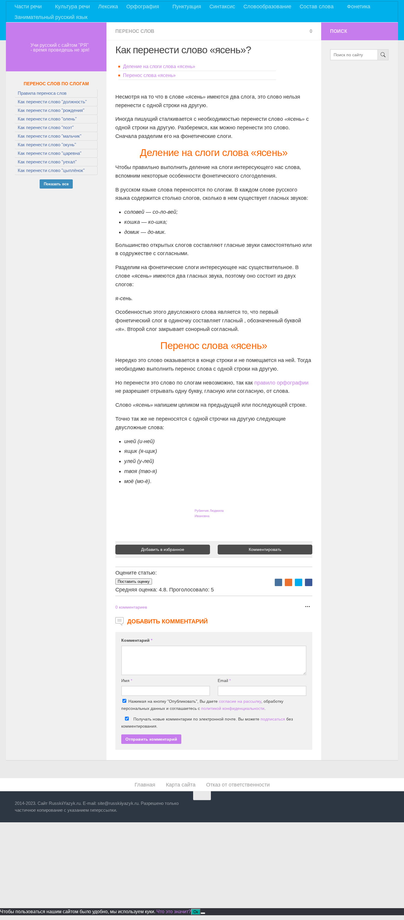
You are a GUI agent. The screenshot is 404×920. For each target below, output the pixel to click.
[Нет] (203, 913)
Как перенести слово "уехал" (47, 161)
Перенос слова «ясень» (149, 75)
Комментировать (265, 549)
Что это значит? (173, 911)
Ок (195, 912)
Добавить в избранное (162, 549)
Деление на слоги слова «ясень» (159, 66)
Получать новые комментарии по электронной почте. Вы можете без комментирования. (207, 722)
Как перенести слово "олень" (47, 118)
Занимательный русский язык (51, 17)
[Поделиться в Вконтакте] (278, 582)
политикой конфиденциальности (232, 708)
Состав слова (317, 6)
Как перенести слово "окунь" (47, 144)
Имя (126, 680)
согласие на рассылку (240, 701)
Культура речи (72, 6)
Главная (145, 785)
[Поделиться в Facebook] (308, 582)
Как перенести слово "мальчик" (49, 136)
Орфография (142, 6)
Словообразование (267, 6)
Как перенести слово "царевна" (49, 153)
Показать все (56, 184)
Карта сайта (180, 785)
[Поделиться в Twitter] (298, 582)
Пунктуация (186, 6)
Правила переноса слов (42, 93)
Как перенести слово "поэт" (46, 127)
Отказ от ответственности (238, 785)
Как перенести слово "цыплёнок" (51, 170)
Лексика (108, 6)
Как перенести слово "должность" (52, 101)
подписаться (273, 719)
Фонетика (358, 6)
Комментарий (136, 640)
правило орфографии (281, 383)
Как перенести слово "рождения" (51, 110)
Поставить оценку (134, 581)
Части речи (28, 6)
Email (224, 680)
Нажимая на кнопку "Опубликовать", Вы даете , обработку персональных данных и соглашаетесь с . (202, 705)
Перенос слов (134, 31)
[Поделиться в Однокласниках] (288, 582)
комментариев (131, 607)
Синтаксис (222, 6)
